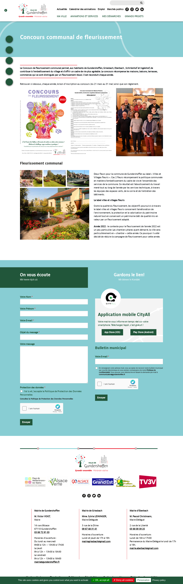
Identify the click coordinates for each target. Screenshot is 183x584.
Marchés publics (115, 9)
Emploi (101, 9)
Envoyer (26, 422)
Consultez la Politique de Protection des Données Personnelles (46, 399)
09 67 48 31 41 (89, 529)
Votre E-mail (27, 320)
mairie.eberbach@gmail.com (144, 548)
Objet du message (30, 332)
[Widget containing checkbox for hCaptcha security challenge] (41, 408)
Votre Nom (26, 296)
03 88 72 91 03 (41, 532)
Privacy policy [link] (159, 580)
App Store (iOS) (112, 332)
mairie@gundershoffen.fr (47, 562)
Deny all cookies (124, 580)
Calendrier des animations (82, 9)
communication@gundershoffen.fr (112, 374)
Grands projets (134, 16)
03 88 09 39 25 (137, 529)
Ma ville (62, 16)
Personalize (143, 580)
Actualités (62, 9)
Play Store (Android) (143, 332)
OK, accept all (102, 580)
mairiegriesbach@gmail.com (96, 541)
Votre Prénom (27, 308)
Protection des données (32, 387)
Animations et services (84, 16)
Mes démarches (111, 16)
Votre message (27, 344)
